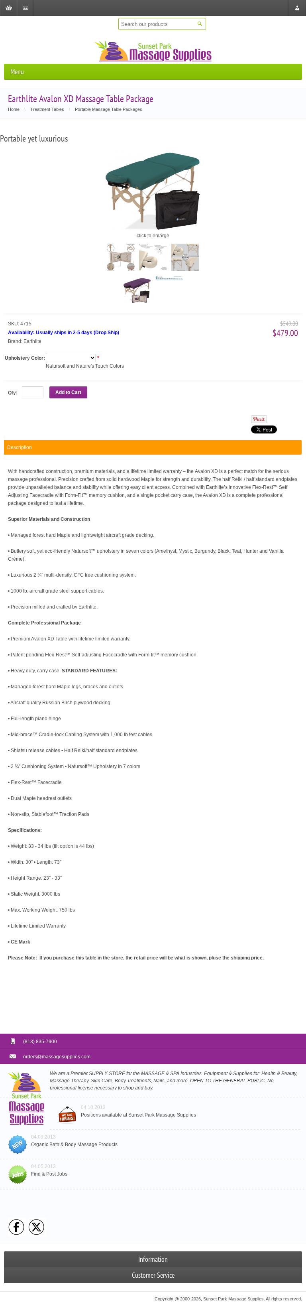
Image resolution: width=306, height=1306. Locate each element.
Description (19, 447)
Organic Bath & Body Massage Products (74, 1144)
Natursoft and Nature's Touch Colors (85, 366)
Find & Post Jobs (49, 1174)
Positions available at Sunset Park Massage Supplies (138, 1115)
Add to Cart (68, 392)
